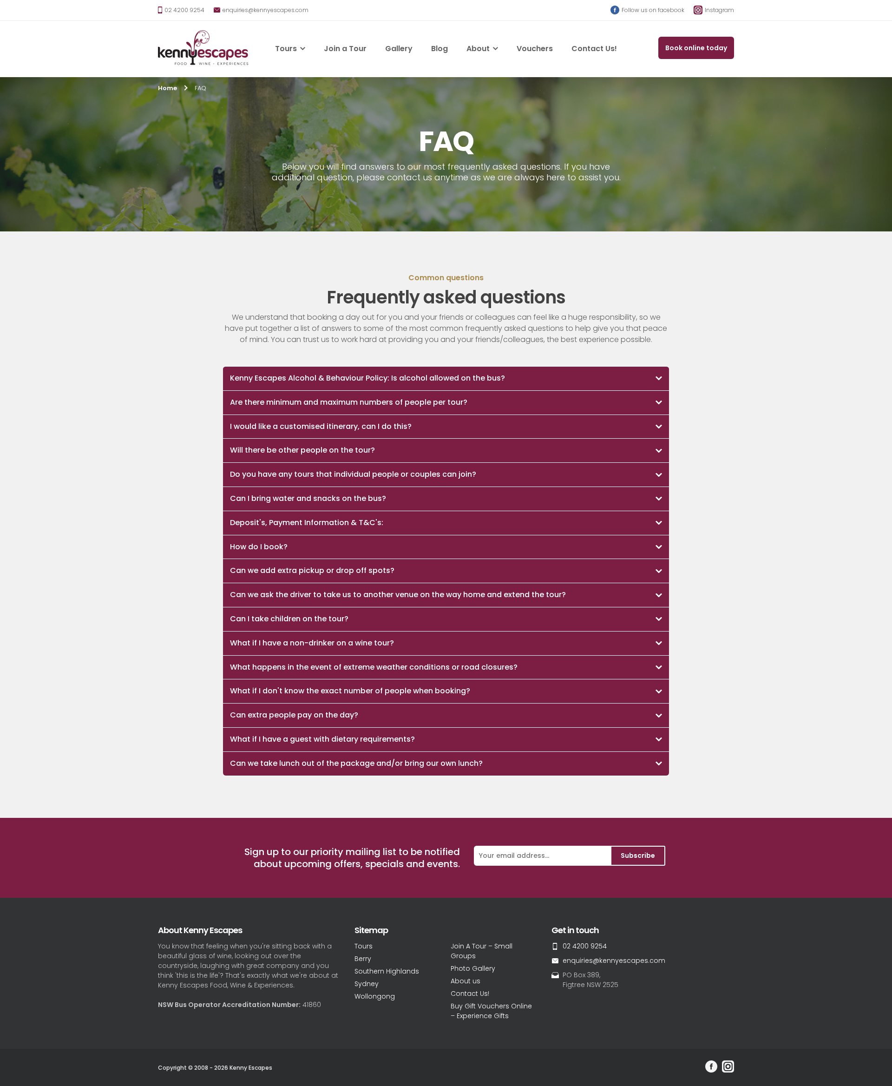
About (478, 48)
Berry (362, 958)
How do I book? (259, 546)
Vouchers (535, 48)
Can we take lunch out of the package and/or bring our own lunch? (356, 763)
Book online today (696, 48)
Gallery (399, 48)
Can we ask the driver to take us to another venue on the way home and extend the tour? (398, 594)
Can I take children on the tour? (289, 618)
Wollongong (374, 996)
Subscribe (638, 855)
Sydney (366, 983)
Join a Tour (345, 48)
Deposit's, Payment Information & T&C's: (306, 522)
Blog (439, 48)
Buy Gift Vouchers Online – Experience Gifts (491, 1010)
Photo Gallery (473, 968)
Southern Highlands (386, 971)
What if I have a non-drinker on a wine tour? (312, 643)
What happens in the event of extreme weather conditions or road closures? (374, 667)
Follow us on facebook (652, 10)
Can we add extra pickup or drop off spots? (312, 570)
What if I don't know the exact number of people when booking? (350, 690)
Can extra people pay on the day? (294, 715)
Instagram (718, 10)
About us (465, 981)
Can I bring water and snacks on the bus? (308, 498)
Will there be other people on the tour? (302, 450)
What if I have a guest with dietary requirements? (322, 739)
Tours (286, 48)
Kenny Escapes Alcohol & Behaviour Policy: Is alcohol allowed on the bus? (367, 378)
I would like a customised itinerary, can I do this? (321, 426)
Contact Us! (594, 48)
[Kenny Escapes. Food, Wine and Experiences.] (203, 49)
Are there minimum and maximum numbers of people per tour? (348, 402)
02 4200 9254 (183, 10)
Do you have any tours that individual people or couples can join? (353, 474)
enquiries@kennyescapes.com (264, 10)
